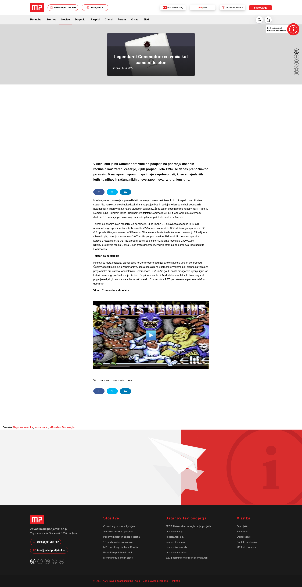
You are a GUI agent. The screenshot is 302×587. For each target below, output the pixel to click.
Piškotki (175, 580)
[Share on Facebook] (99, 192)
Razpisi (95, 19)
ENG (146, 19)
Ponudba (35, 19)
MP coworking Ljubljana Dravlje (120, 547)
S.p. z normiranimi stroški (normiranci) (187, 557)
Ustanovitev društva (176, 552)
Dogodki (80, 19)
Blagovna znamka (22, 427)
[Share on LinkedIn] (125, 192)
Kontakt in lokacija (247, 542)
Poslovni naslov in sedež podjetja (121, 536)
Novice (65, 19)
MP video (55, 427)
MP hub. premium (247, 547)
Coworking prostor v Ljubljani (119, 526)
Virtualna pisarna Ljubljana (118, 531)
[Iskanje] (259, 19)
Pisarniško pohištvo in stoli (117, 552)
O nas (134, 19)
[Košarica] (268, 19)
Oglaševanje (244, 536)
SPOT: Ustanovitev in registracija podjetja (188, 526)
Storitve (51, 19)
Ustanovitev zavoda (176, 547)
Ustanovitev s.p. (174, 531)
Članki (109, 19)
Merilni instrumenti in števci (118, 557)
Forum (122, 19)
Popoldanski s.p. (175, 536)
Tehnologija (68, 427)
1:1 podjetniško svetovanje (118, 542)
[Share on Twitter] (112, 192)
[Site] (37, 7)
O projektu (242, 526)
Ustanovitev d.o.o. (175, 542)
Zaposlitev (242, 531)
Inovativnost (41, 427)
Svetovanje (260, 7)
